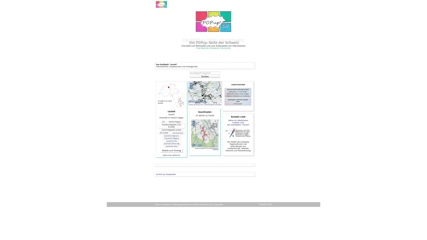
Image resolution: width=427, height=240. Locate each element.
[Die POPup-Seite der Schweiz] (213, 31)
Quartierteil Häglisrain (171, 136)
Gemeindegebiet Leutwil (171, 130)
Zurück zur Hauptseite (166, 174)
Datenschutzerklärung (202, 204)
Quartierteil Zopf (177, 133)
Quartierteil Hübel (171, 146)
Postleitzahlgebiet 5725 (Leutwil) (171, 126)
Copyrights (218, 204)
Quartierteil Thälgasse (171, 138)
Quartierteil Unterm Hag (171, 143)
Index (157, 204)
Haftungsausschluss (182, 204)
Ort (163, 122)
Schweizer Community (220, 48)
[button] (205, 76)
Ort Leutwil (164, 133)
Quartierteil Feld (171, 141)
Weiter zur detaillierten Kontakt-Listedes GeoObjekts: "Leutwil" (238, 122)
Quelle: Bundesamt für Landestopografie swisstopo (205, 105)
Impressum (166, 204)
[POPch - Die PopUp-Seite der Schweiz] (161, 4)
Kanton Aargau (175, 122)
